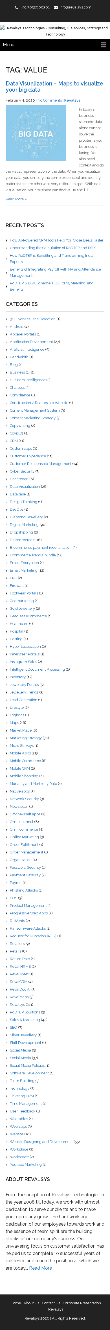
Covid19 (16, 433)
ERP (13, 578)
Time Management (26, 1103)
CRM (14, 441)
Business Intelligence (27, 380)
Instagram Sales (23, 662)
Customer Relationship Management (40, 464)
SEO (13, 1027)
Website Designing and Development (41, 1142)
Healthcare (19, 624)
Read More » (16, 199)
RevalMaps (19, 997)
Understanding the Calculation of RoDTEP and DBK (53, 248)
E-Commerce (21, 540)
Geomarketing (22, 601)
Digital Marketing (24, 525)
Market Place (21, 730)
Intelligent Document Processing (37, 669)
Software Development (29, 1073)
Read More (40, 1268)
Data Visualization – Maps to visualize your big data (54, 86)
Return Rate (20, 959)
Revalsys (72, 100)
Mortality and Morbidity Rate (33, 784)
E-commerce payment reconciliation (41, 547)
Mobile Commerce (25, 761)
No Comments (50, 100)
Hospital (16, 631)
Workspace (19, 1157)
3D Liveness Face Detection (33, 319)
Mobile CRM (20, 768)
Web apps (18, 1126)
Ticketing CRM (22, 1096)
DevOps (16, 509)
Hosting (16, 639)
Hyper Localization (25, 646)
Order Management (26, 852)
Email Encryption (24, 563)
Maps (14, 723)
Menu (8, 44)
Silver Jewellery (23, 1035)
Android (16, 326)
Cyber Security (22, 471)
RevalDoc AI (20, 989)
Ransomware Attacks (28, 928)
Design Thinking (23, 502)
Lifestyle (17, 707)
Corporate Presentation (82, 1303)
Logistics (17, 715)
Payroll (16, 883)
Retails (15, 951)
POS (13, 898)
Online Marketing (24, 837)
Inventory (18, 677)
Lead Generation (23, 700)
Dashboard (19, 479)
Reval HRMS (20, 966)
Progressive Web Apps (29, 913)
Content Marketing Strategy (33, 418)
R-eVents (17, 921)
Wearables (19, 1119)
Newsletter (19, 806)
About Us (31, 1303)
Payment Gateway (25, 875)
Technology (19, 1088)
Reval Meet (19, 974)
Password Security (25, 867)
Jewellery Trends (24, 692)
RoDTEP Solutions (25, 1012)
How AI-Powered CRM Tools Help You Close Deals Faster (57, 240)
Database (18, 494)
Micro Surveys (22, 745)
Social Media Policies (27, 1065)
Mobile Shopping (24, 776)
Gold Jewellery (22, 608)
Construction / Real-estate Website (39, 403)
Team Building (22, 1081)
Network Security (24, 799)
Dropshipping (21, 532)
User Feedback (22, 1111)
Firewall (17, 585)
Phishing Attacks (24, 890)
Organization (21, 860)
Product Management (28, 905)
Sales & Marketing (25, 1020)
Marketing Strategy (26, 738)
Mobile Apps (20, 753)
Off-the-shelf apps (25, 814)
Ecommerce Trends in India (33, 555)
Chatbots (17, 387)
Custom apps (21, 448)
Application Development (31, 342)
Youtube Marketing (26, 1164)
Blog (14, 365)
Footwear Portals (24, 593)
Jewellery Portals (24, 684)
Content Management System (35, 410)
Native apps (20, 791)
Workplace (19, 1149)
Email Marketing (24, 570)
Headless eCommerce (28, 616)
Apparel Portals (23, 334)
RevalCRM (18, 982)
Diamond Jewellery (26, 517)
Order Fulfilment (24, 844)
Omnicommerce (24, 829)
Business (17, 372)
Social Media (20, 1050)
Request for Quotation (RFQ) (33, 936)
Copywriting (20, 425)
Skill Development (25, 1043)
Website (16, 1134)
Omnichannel (21, 822)
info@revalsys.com (75, 7)
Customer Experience (28, 456)
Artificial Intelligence (27, 349)
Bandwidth (19, 357)
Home (16, 1303)
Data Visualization (25, 486)
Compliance (20, 395)
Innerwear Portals (24, 654)
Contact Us (51, 1303)
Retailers (17, 943)
